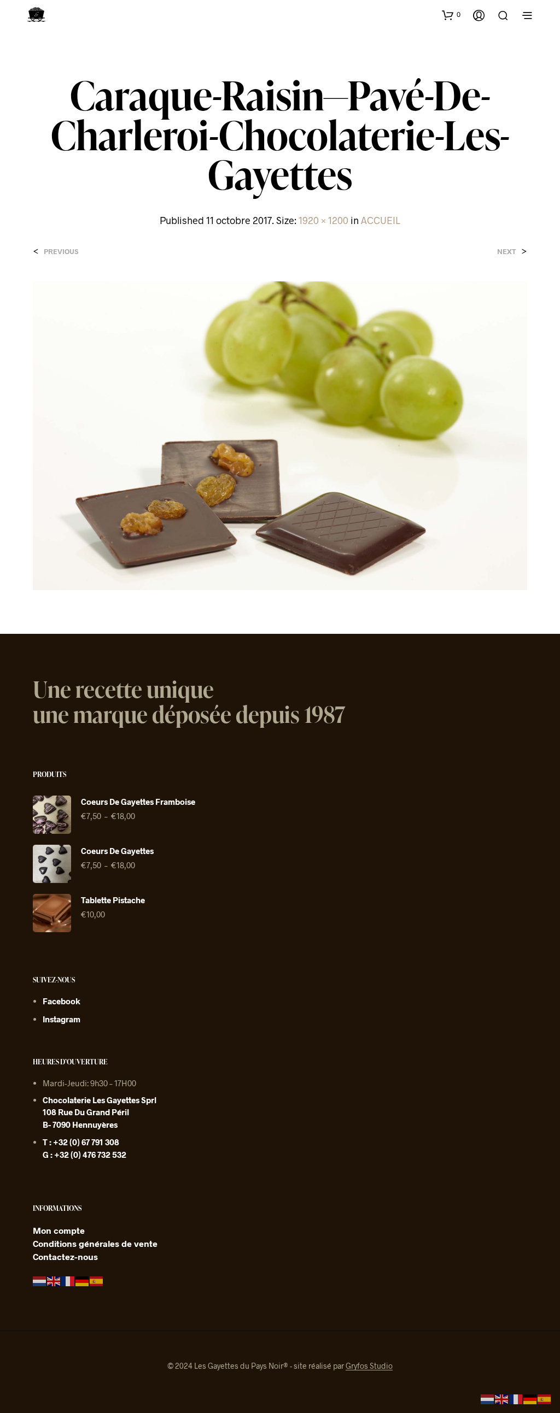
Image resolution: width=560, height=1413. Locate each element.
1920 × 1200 (323, 220)
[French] (68, 1280)
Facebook (61, 1001)
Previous (61, 251)
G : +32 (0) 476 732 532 (84, 1154)
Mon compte (59, 1230)
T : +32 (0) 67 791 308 (81, 1142)
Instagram (61, 1019)
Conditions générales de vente (95, 1243)
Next (506, 251)
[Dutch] (40, 1280)
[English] (54, 1280)
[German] (82, 1280)
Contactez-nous (65, 1256)
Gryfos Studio (369, 1366)
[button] (451, 14)
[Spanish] (97, 1280)
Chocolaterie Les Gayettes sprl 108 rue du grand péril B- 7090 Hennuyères (99, 1112)
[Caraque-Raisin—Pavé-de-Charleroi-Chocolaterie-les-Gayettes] (280, 434)
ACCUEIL (380, 220)
